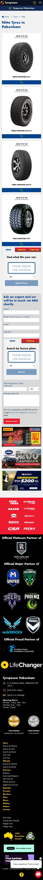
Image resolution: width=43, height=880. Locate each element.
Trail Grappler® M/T (21, 239)
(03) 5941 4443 (14, 690)
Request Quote (12, 421)
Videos (6, 806)
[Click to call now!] (34, 3)
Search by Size (9, 749)
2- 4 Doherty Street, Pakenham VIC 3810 (22, 684)
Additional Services (10, 785)
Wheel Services (9, 782)
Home (6, 17)
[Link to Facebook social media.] (21, 875)
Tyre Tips (6, 758)
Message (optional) (11, 393)
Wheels (6, 761)
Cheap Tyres (7, 826)
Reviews (7, 794)
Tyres (5, 743)
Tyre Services (8, 779)
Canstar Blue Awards (11, 820)
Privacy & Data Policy (16, 869)
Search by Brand (9, 752)
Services (7, 770)
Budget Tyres (8, 823)
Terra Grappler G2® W (21, 185)
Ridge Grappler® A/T (21, 77)
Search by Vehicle (10, 746)
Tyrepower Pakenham (23, 8)
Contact (6, 791)
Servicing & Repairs (10, 776)
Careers (6, 809)
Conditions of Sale (30, 869)
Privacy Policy (15, 412)
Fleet (5, 797)
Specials (7, 788)
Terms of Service (30, 412)
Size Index (7, 817)
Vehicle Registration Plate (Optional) (13, 384)
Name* (6, 309)
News (5, 800)
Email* (6, 324)
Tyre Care (6, 755)
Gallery (6, 803)
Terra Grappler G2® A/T (21, 131)
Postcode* (8, 332)
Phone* (16, 317)
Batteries (6, 773)
